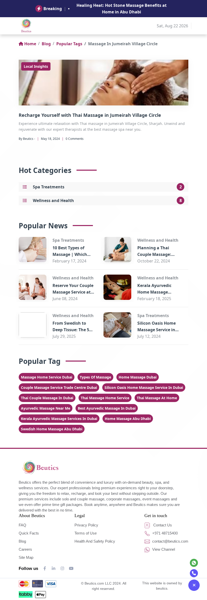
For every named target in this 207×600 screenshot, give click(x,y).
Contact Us (162, 525)
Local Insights (36, 66)
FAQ (22, 525)
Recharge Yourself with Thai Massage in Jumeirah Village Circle (90, 115)
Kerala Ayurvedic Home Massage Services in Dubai (154, 292)
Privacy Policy (86, 525)
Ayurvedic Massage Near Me (45, 408)
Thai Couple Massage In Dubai (47, 397)
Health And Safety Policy (94, 541)
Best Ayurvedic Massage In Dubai (107, 408)
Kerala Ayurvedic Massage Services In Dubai (59, 418)
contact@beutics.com (169, 541)
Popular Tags (69, 44)
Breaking (52, 8)
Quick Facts (29, 533)
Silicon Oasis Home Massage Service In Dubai (144, 387)
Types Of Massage (95, 377)
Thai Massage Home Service (105, 397)
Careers (25, 549)
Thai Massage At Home (157, 397)
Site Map (26, 557)
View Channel (163, 549)
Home (30, 44)
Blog (46, 44)
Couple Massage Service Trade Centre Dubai (59, 387)
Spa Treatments (48, 187)
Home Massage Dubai (138, 377)
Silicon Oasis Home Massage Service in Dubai (156, 329)
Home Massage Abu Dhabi (128, 418)
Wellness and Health (53, 200)
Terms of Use (85, 533)
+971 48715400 (164, 533)
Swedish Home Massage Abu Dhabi (51, 429)
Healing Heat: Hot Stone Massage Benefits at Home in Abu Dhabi (121, 9)
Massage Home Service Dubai (46, 377)
